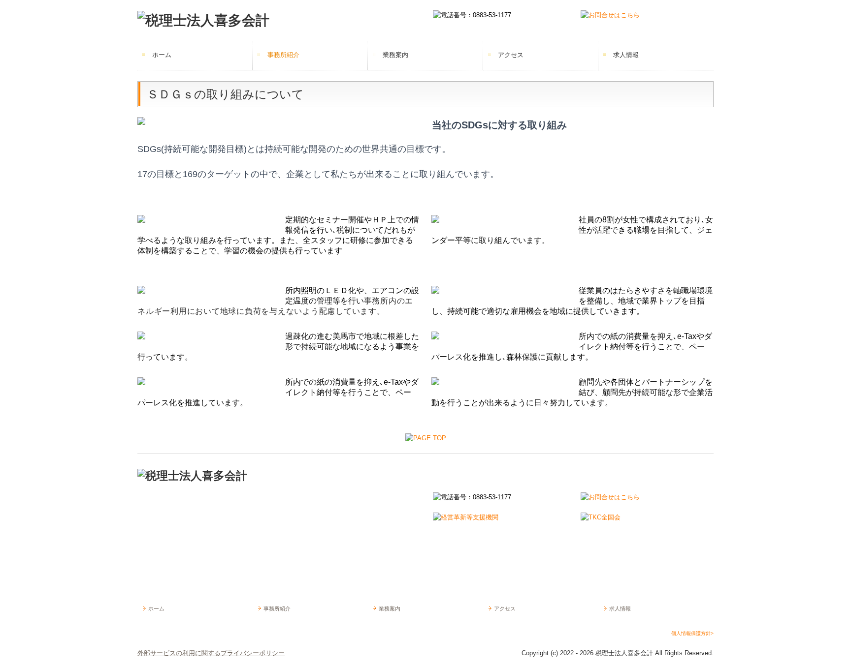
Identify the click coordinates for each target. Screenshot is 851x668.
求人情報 (626, 55)
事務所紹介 (283, 55)
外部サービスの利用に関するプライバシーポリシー (211, 653)
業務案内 (395, 55)
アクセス (511, 55)
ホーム (161, 55)
